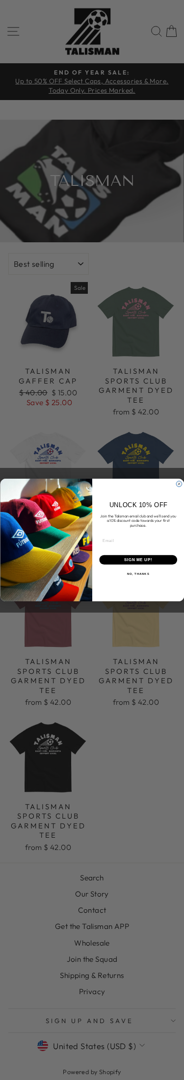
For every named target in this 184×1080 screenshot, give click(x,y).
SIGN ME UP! (138, 560)
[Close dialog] (179, 484)
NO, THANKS (138, 574)
